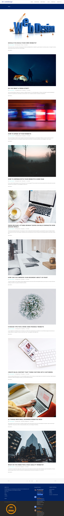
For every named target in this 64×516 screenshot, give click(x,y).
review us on (40, 494)
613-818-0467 (55, 494)
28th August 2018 (17, 228)
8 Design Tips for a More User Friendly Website (26, 327)
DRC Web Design (40, 489)
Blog (23, 90)
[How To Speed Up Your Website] (32, 116)
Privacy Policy (6, 491)
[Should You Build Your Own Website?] (32, 26)
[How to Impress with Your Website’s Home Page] (32, 161)
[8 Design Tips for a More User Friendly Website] (32, 307)
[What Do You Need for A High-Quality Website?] (32, 447)
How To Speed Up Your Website (19, 134)
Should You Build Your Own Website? (22, 43)
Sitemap (6, 494)
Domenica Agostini (11, 90)
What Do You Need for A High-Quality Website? (26, 465)
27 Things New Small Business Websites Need (25, 419)
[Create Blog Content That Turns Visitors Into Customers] (32, 354)
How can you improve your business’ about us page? (28, 277)
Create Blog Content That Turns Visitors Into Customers (30, 372)
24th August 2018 (17, 279)
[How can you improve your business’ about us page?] (32, 257)
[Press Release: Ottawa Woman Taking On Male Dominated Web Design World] (32, 206)
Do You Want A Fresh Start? (18, 88)
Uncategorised (27, 421)
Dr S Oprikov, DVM (40, 496)
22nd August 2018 (17, 328)
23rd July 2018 (17, 466)
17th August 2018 (17, 421)
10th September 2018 (18, 90)
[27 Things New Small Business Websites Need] (32, 400)
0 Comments (28, 90)
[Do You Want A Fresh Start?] (32, 70)
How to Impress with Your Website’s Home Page (26, 179)
